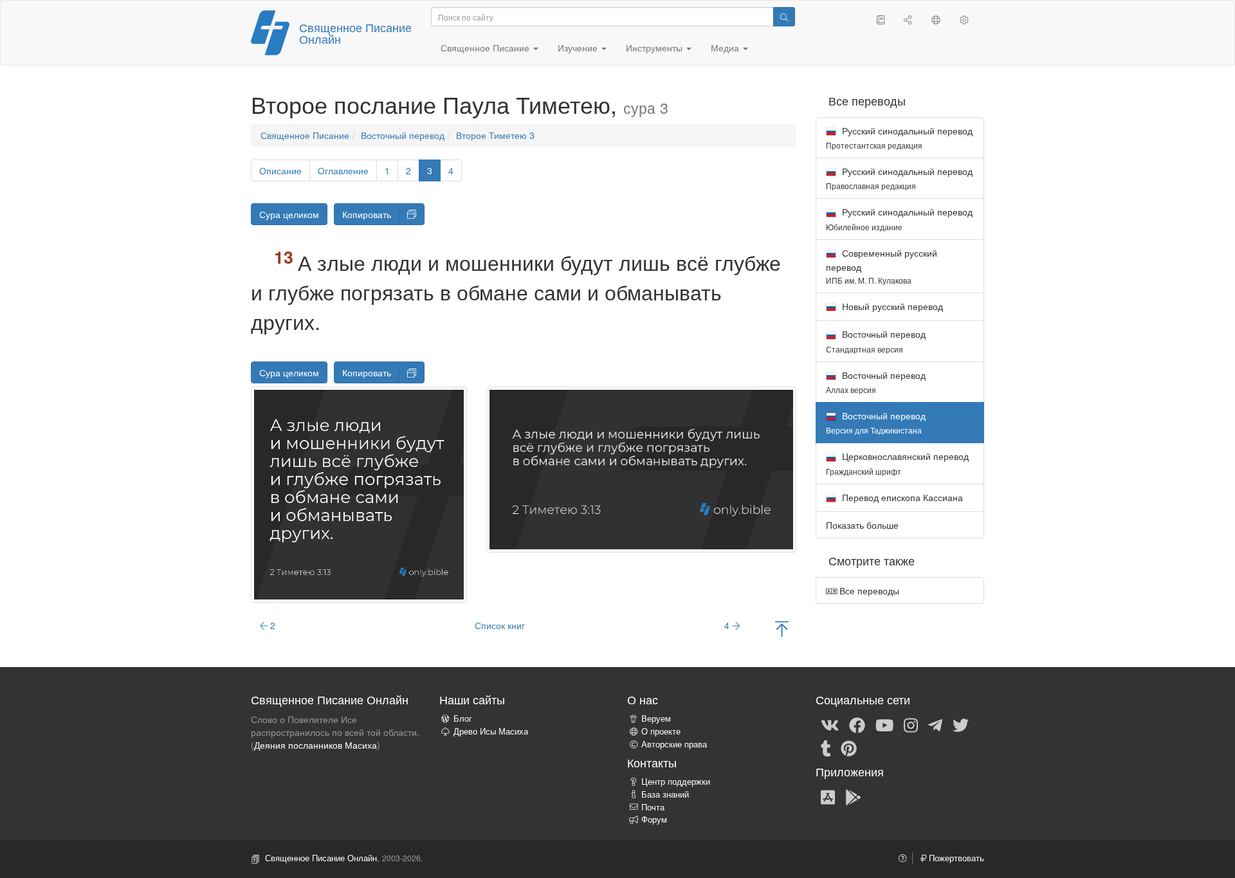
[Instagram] (911, 724)
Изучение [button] (579, 47)
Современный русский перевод (881, 266)
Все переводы (868, 590)
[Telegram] (935, 724)
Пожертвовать (955, 858)
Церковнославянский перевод (897, 463)
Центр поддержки (675, 781)
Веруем (656, 718)
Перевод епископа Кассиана (901, 497)
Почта (652, 807)
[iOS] (828, 796)
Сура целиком (289, 214)
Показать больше (862, 524)
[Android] (853, 796)
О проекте (661, 731)
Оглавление (343, 170)
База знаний (665, 794)
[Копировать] (412, 214)
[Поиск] (784, 16)
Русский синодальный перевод (899, 137)
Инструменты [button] (655, 47)
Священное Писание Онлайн (355, 32)
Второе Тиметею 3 (495, 135)
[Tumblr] (826, 747)
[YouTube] (884, 724)
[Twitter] (961, 724)
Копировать (366, 214)
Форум (654, 819)
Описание (280, 170)
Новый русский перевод (891, 306)
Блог (462, 718)
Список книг (500, 625)
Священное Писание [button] (486, 47)
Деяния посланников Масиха (315, 744)
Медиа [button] (726, 47)
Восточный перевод (402, 135)
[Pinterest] (849, 747)
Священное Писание (305, 135)
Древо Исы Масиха (490, 731)
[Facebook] (857, 724)
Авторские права (674, 744)
